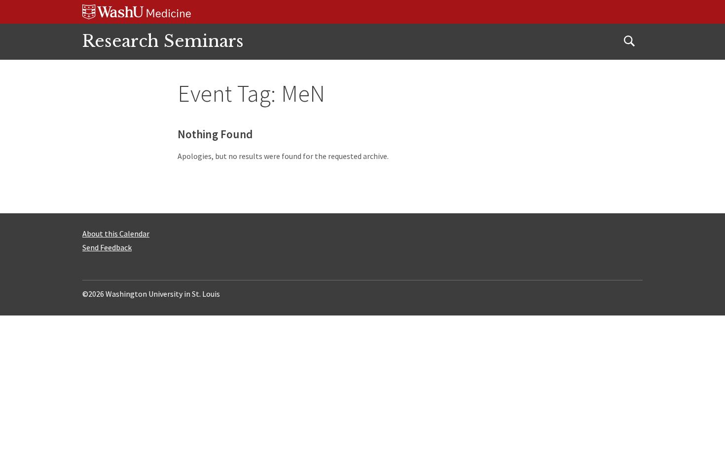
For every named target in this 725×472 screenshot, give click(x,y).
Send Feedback (107, 247)
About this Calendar (115, 233)
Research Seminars (163, 41)
